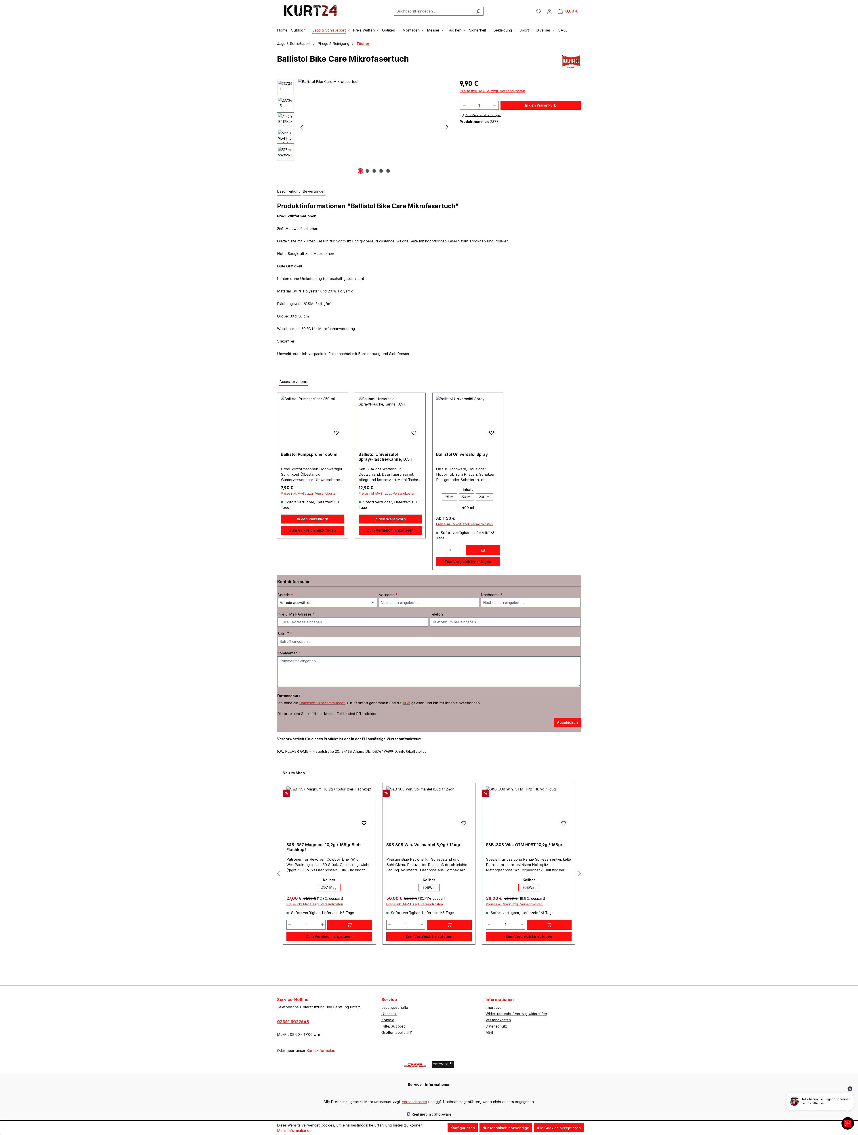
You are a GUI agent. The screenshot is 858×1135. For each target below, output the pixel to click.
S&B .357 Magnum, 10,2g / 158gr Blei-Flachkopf (323, 847)
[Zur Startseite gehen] (310, 10)
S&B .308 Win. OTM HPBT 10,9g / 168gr (524, 844)
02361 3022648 (293, 1021)
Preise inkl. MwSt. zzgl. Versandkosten (492, 91)
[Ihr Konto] (549, 11)
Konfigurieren (462, 1128)
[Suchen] (478, 11)
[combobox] (433, 11)
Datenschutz (496, 1026)
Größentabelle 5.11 (396, 1032)
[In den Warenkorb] (349, 925)
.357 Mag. (329, 887)
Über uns (389, 1013)
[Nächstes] (447, 127)
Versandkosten (498, 1020)
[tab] (289, 191)
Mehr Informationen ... (296, 1130)
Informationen (437, 1084)
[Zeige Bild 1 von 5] (360, 171)
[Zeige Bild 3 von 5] (374, 171)
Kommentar (288, 653)
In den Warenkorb (540, 105)
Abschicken (567, 722)
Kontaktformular (320, 1050)
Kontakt (387, 1020)
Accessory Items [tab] (293, 381)
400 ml (468, 507)
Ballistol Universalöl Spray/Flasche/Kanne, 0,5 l (385, 457)
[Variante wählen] (483, 550)
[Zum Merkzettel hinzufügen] (336, 432)
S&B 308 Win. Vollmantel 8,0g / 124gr (423, 844)
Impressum (495, 1007)
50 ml (466, 497)
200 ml (484, 497)
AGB (406, 703)
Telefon (436, 614)
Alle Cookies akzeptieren (559, 1128)
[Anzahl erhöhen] (494, 105)
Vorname (388, 595)
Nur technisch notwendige (505, 1128)
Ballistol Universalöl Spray (462, 454)
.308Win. (429, 887)
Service (389, 999)
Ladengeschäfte (394, 1007)
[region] (364, 127)
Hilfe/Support (393, 1026)
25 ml (449, 497)
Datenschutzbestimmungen (322, 703)
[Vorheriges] (301, 127)
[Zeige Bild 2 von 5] (367, 171)
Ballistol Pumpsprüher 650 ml (310, 454)
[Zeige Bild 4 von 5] (381, 171)
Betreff (284, 633)
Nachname (492, 595)
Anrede (285, 595)
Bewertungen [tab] (314, 191)
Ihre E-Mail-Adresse (295, 614)
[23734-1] (374, 127)
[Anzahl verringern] (464, 105)
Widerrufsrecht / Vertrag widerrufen (516, 1013)
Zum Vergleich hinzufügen (312, 530)
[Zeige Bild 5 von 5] (388, 171)
